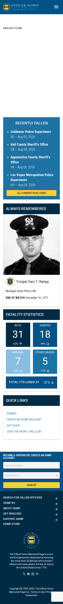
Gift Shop (13, 425)
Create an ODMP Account (24, 419)
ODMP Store (11, 524)
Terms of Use (37, 592)
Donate (12, 413)
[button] (31, 498)
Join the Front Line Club (24, 431)
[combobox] (31, 475)
